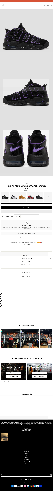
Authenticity (26, 250)
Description (26, 255)
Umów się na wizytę (39, 376)
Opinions (26, 457)
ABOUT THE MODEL (26, 258)
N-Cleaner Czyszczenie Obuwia (26, 468)
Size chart (26, 451)
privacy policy (26, 465)
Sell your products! (26, 461)
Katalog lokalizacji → (5, 381)
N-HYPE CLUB (26, 470)
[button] (26, 211)
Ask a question (26, 272)
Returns (26, 447)
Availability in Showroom (26, 252)
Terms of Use (26, 269)
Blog (26, 455)
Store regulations (26, 444)
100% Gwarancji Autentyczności (26, 442)
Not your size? (26, 261)
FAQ (26, 449)
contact (26, 453)
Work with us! (26, 459)
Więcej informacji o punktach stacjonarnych (26, 384)
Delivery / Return (26, 264)
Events (26, 463)
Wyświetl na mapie (13, 373)
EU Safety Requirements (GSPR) (26, 267)
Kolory (26, 190)
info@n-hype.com (27, 430)
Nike (26, 183)
